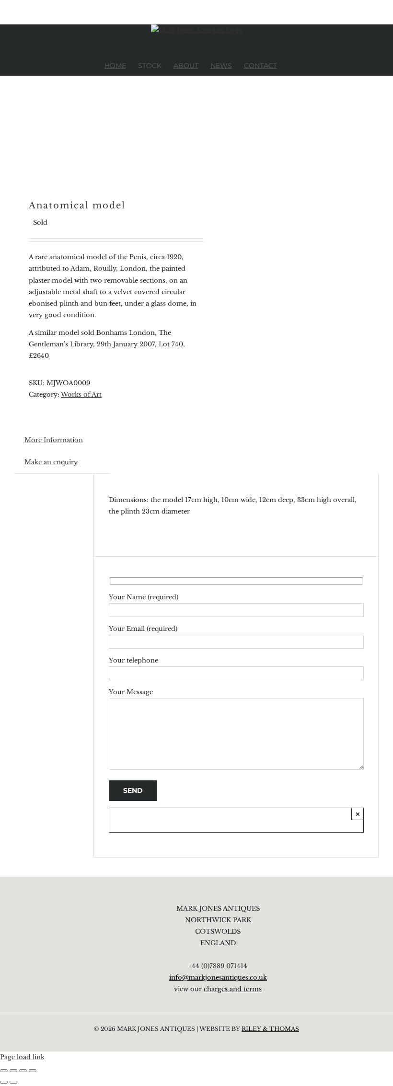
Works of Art (81, 394)
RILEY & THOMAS (270, 1028)
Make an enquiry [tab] (51, 462)
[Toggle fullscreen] (13, 1070)
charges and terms (233, 989)
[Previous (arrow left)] (4, 1082)
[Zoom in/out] (4, 1070)
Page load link (22, 1057)
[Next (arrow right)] (13, 1082)
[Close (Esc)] (32, 1070)
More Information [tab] (53, 440)
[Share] (23, 1070)
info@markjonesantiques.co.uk (218, 977)
